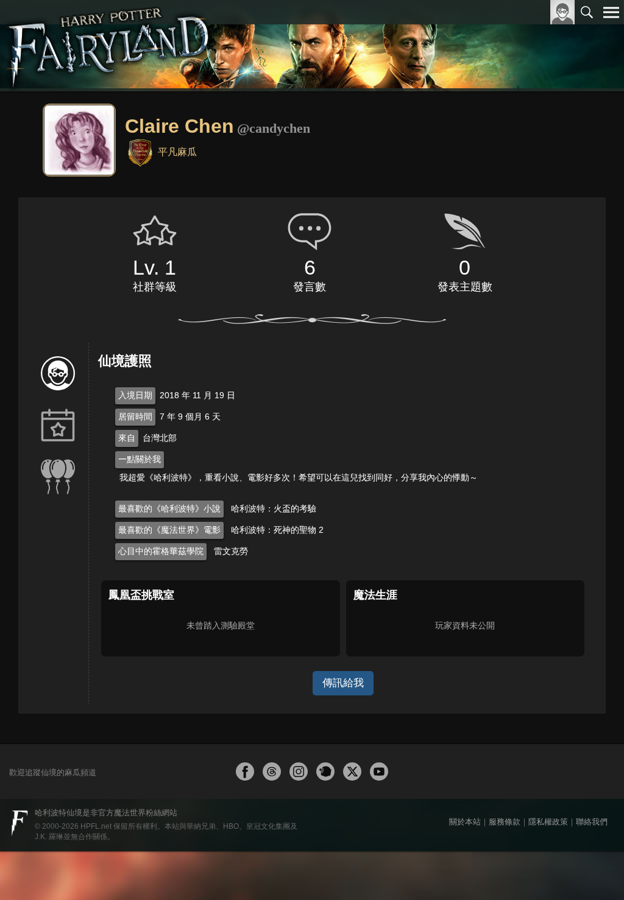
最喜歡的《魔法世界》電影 (169, 530)
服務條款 (504, 821)
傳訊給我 (343, 683)
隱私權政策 (548, 821)
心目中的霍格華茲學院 (161, 551)
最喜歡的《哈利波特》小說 (169, 508)
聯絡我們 (592, 821)
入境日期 (135, 395)
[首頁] (109, 45)
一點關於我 (139, 459)
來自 (126, 438)
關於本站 (465, 821)
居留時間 (135, 416)
